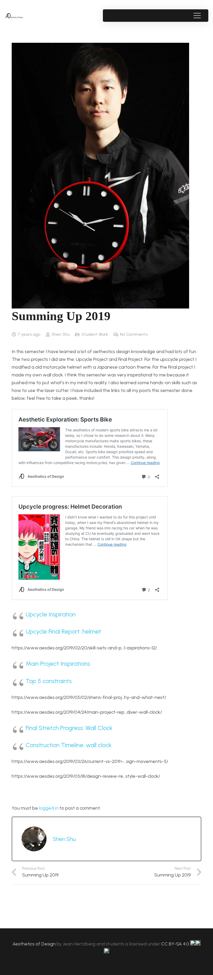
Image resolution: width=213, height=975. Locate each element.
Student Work (95, 334)
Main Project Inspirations (58, 663)
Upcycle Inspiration (51, 614)
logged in (48, 808)
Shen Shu (60, 334)
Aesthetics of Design (34, 944)
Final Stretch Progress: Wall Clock (69, 728)
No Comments (134, 334)
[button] (197, 15)
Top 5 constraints (49, 681)
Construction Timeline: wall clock (68, 745)
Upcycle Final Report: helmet (63, 631)
